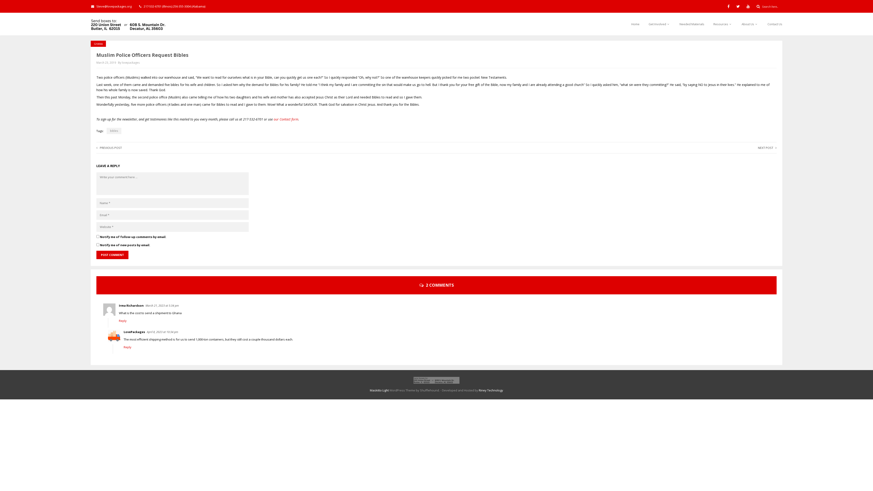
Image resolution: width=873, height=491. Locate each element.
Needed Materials (692, 24)
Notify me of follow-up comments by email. (133, 237)
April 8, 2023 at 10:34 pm (162, 332)
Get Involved (658, 24)
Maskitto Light (379, 390)
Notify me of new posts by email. (125, 245)
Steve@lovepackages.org (114, 6)
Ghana (98, 43)
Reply (123, 321)
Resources (721, 24)
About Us (748, 24)
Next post (765, 148)
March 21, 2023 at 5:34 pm (162, 306)
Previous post (111, 148)
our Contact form (286, 119)
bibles (114, 131)
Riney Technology (491, 390)
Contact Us (775, 24)
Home (635, 24)
